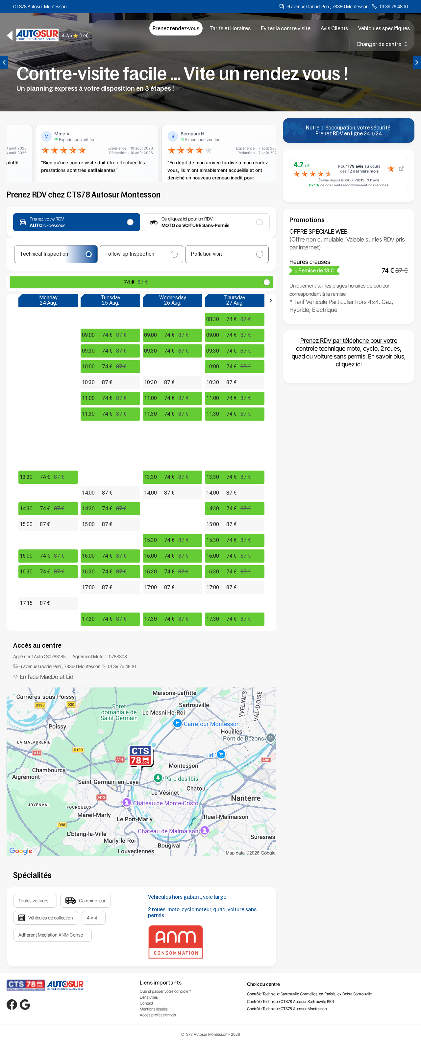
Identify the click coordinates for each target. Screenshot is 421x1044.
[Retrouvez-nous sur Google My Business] (25, 1004)
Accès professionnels (158, 1014)
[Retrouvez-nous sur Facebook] (12, 1004)
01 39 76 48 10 (394, 6)
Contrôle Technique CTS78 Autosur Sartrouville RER (290, 1001)
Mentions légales (154, 1009)
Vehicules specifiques (384, 28)
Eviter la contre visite (285, 28)
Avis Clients (334, 28)
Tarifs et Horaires (230, 28)
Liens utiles (149, 997)
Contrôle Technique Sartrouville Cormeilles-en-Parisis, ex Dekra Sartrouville (309, 993)
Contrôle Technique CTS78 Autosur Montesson (287, 1008)
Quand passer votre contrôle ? (165, 991)
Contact (146, 1003)
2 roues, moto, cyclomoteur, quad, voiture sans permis (202, 912)
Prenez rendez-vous (176, 28)
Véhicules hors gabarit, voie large (187, 897)
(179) (83, 35)
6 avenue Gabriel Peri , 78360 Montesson (328, 6)
